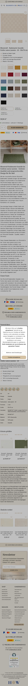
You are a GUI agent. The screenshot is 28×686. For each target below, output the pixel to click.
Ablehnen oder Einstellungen (14, 352)
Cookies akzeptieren (14, 357)
